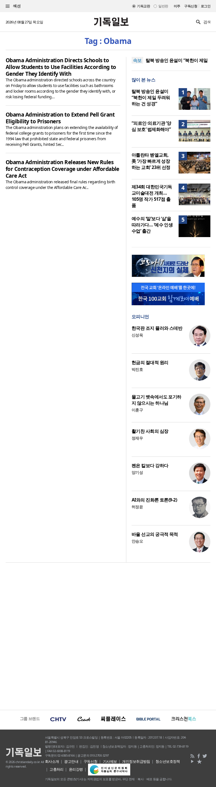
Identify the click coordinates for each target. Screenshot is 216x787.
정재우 (137, 438)
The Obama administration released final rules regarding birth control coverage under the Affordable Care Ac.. (60, 184)
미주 (177, 6)
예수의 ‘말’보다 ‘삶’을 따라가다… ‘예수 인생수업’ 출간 (152, 224)
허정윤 (137, 506)
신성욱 (137, 335)
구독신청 (190, 6)
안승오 (137, 541)
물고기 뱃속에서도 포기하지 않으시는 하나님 (156, 400)
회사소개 (52, 761)
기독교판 (143, 6)
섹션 (16, 5)
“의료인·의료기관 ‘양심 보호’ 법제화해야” (151, 126)
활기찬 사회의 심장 (150, 431)
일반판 (163, 6)
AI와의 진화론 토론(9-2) (154, 500)
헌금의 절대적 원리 (150, 362)
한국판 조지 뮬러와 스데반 (157, 328)
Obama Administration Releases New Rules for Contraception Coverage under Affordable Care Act (62, 169)
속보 (137, 60)
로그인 (205, 6)
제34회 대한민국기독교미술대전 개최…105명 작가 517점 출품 (152, 196)
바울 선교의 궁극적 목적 (155, 534)
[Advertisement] (108, 635)
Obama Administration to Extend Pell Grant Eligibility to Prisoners (60, 118)
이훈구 (137, 410)
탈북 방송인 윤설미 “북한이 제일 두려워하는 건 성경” (151, 97)
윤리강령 (76, 769)
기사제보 (110, 761)
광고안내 (71, 761)
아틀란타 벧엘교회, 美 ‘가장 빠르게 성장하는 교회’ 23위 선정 (151, 161)
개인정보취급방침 (136, 761)
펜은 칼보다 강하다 (150, 465)
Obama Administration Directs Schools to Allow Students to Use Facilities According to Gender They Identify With (61, 67)
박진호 (137, 369)
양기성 (137, 472)
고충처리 (57, 769)
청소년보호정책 (168, 761)
